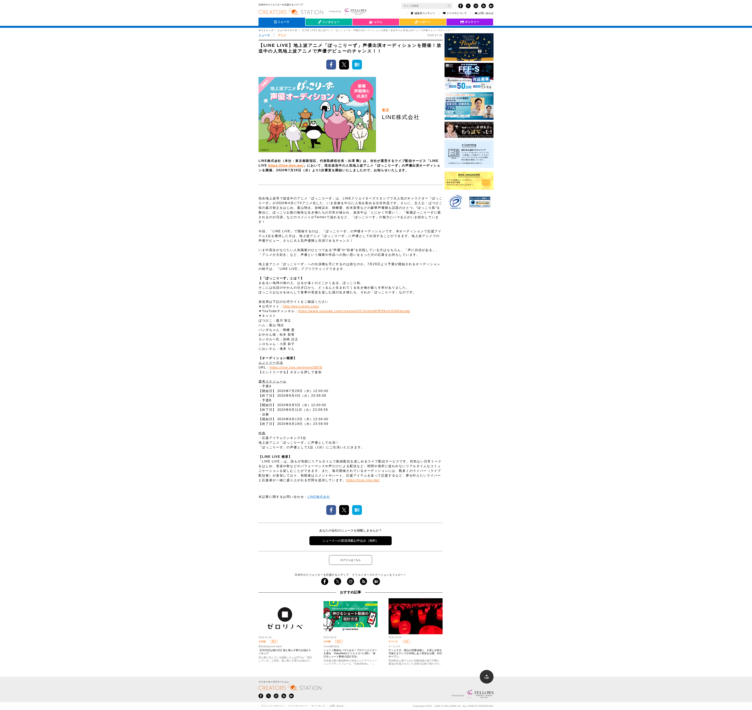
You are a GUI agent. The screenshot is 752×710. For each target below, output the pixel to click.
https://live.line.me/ (286, 165)
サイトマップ (318, 706)
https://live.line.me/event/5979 (296, 367)
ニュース (264, 35)
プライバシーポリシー (272, 706)
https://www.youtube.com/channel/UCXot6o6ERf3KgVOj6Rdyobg (354, 311)
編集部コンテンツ (425, 13)
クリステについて (456, 13)
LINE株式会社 (319, 496)
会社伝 (313, 31)
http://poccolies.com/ (301, 306)
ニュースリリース (287, 30)
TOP (486, 678)
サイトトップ (265, 30)
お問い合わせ (486, 13)
